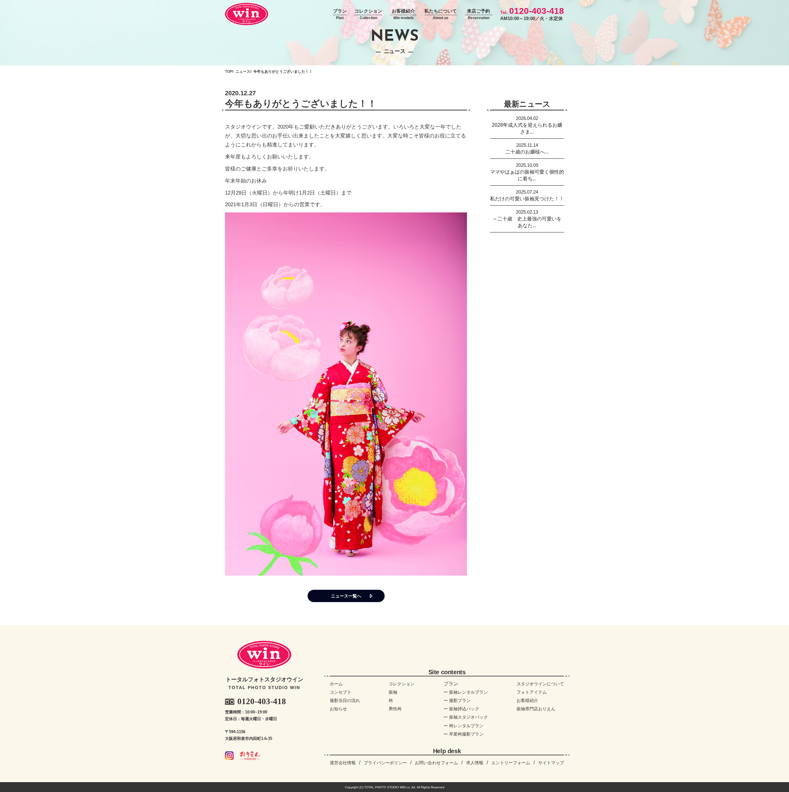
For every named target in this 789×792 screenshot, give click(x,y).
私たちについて (440, 14)
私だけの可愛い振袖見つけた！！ (527, 195)
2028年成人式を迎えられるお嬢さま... (527, 125)
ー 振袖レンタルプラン (466, 692)
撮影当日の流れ (345, 700)
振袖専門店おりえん (536, 708)
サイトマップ (551, 762)
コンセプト (340, 692)
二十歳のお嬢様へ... (527, 148)
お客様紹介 (403, 14)
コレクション (368, 14)
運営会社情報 (343, 762)
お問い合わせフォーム (436, 762)
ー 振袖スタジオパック (466, 717)
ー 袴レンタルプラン (464, 725)
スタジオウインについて (540, 683)
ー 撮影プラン (457, 700)
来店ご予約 (478, 14)
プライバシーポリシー (385, 762)
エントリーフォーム (510, 762)
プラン (340, 14)
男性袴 (395, 708)
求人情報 (474, 762)
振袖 (393, 692)
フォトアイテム (532, 692)
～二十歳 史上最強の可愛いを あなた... (528, 218)
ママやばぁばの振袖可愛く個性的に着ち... (527, 171)
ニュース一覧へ (346, 595)
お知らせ (338, 708)
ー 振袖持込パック (461, 708)
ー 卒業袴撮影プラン (464, 734)
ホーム (336, 683)
